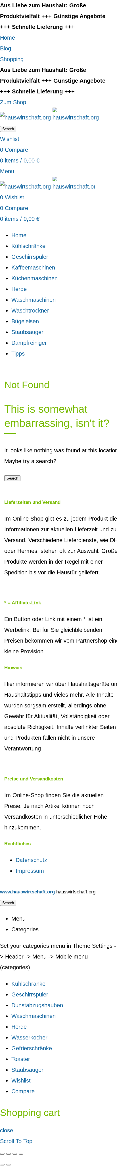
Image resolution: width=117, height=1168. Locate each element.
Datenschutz (31, 860)
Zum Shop (13, 102)
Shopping (12, 59)
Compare (23, 1091)
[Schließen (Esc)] (2, 1154)
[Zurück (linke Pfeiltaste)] (2, 1164)
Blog (5, 48)
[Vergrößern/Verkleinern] (21, 1154)
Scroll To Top (16, 1141)
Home (7, 38)
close (6, 1130)
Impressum (30, 871)
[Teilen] (8, 1154)
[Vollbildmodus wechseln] (14, 1154)
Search (8, 129)
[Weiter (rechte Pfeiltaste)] (8, 1164)
